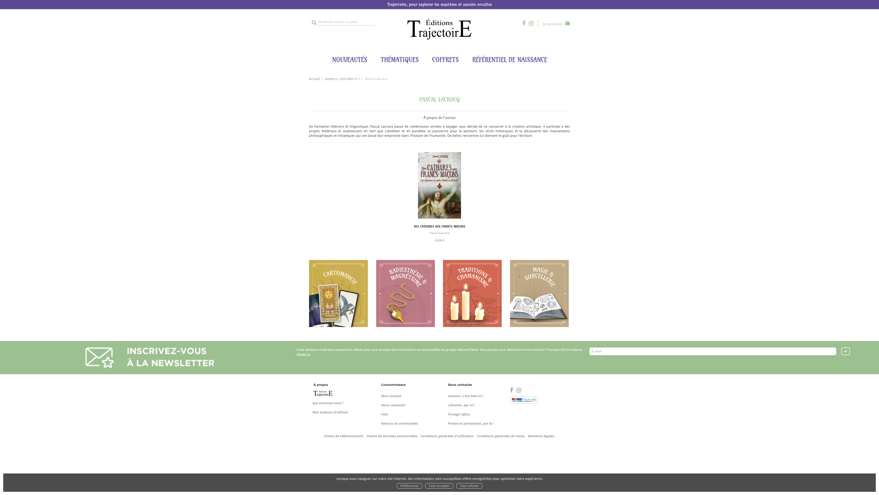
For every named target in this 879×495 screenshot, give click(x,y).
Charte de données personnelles (391, 436)
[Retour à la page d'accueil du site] (439, 29)
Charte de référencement (343, 436)
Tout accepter (439, 486)
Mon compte (391, 396)
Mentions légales (541, 436)
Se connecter (552, 24)
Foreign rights (459, 414)
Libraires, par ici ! (461, 405)
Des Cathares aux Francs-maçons (439, 226)
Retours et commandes (399, 423)
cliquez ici (303, 354)
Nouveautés (349, 60)
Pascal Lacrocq (439, 233)
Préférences (409, 486)
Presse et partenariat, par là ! (471, 423)
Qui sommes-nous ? (328, 403)
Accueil (314, 79)
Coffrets (445, 60)
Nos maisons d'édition (330, 412)
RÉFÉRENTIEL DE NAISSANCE (509, 60)
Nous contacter (393, 405)
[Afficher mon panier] (566, 23)
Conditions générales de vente (501, 436)
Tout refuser (469, 486)
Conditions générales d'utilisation (447, 436)
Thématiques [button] (400, 60)
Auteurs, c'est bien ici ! (342, 79)
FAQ (384, 414)
